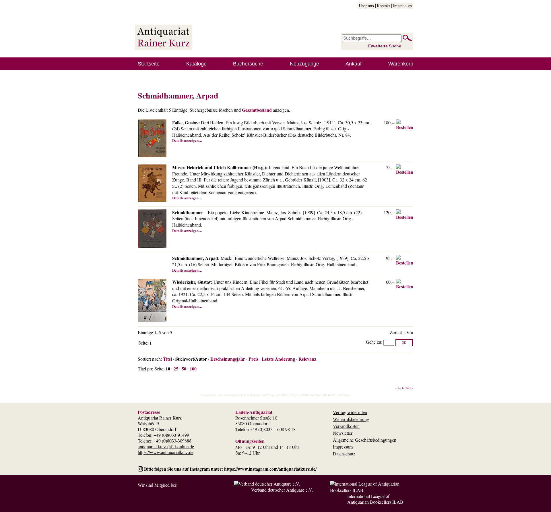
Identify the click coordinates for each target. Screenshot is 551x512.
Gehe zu (373, 342)
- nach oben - (404, 388)
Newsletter (342, 433)
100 (193, 368)
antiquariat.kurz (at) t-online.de (166, 446)
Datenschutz (344, 454)
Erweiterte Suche (384, 46)
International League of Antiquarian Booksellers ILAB (375, 499)
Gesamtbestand (257, 110)
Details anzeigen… (187, 140)
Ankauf (354, 64)
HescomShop (208, 395)
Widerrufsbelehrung (351, 419)
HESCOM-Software (309, 395)
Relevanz (307, 358)
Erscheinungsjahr (227, 358)
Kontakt (383, 6)
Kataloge (196, 64)
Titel (167, 358)
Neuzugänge (304, 64)
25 (176, 368)
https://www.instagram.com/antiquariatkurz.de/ (270, 468)
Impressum (402, 6)
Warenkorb (400, 64)
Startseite (149, 64)
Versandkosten (346, 426)
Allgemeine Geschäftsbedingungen (364, 440)
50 (184, 368)
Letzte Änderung (278, 358)
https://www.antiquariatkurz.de (165, 452)
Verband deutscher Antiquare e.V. (282, 490)
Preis (253, 358)
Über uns (366, 6)
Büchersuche (248, 64)
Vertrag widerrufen (350, 412)
